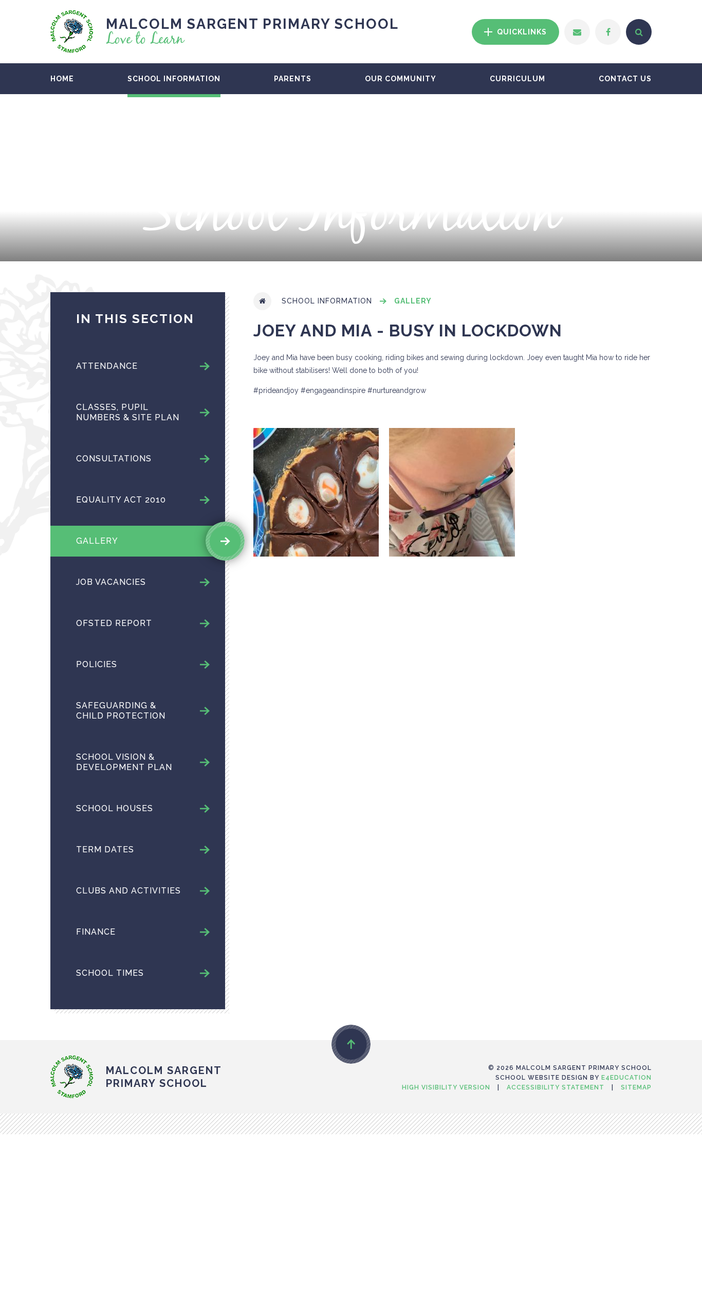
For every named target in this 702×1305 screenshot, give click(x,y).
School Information (327, 301)
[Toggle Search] (639, 32)
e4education (626, 1077)
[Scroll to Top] (351, 1044)
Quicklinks (521, 32)
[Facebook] (608, 32)
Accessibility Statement (555, 1087)
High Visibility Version (446, 1087)
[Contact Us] (577, 32)
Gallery (413, 301)
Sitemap (636, 1087)
